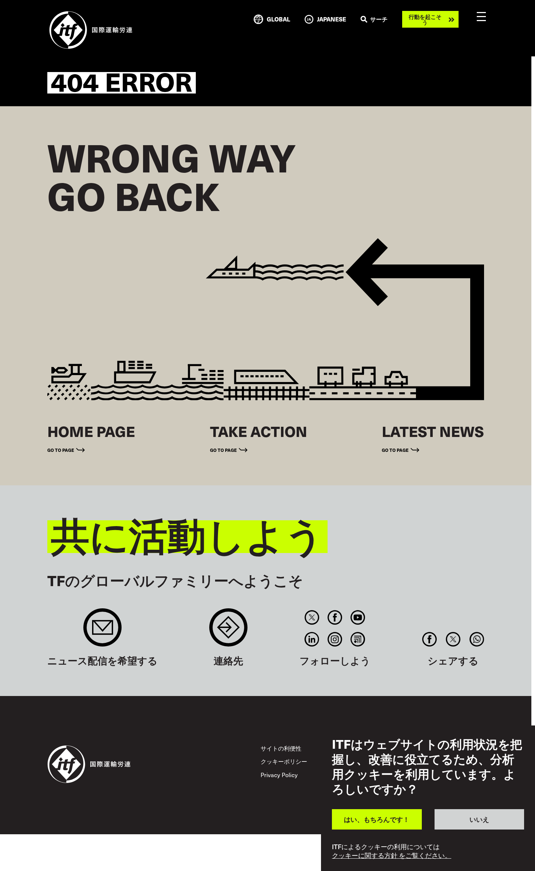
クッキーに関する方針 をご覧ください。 (391, 855)
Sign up (102, 631)
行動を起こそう (425, 19)
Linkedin (312, 639)
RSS (358, 639)
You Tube (358, 617)
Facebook (335, 617)
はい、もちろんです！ (376, 819)
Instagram (335, 639)
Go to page (60, 450)
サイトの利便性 (281, 748)
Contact (228, 631)
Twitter (312, 617)
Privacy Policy (279, 774)
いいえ (479, 819)
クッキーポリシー (284, 761)
